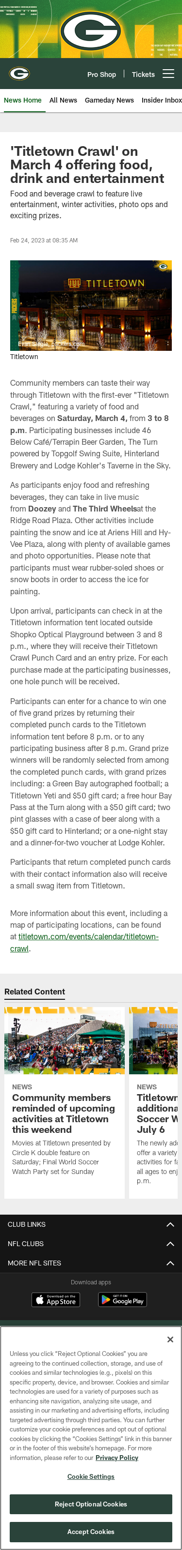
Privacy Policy (117, 1457)
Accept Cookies (91, 1531)
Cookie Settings (91, 1476)
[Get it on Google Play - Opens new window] (122, 1304)
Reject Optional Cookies (91, 1504)
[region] (91, 1438)
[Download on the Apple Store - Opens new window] (55, 1301)
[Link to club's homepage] (19, 69)
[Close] (170, 1339)
